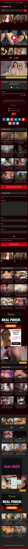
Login (16, 2)
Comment (3, 200)
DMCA (18, 542)
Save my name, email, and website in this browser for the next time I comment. (13, 239)
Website (3, 229)
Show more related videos (14, 186)
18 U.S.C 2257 (11, 542)
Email (2, 223)
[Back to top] (23, 545)
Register (21, 2)
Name (2, 218)
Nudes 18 (6, 6)
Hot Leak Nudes (16, 108)
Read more (13, 105)
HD (14, 113)
